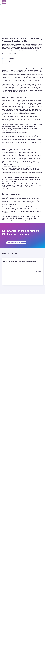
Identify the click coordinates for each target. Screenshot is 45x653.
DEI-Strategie (21, 44)
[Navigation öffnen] (42, 2)
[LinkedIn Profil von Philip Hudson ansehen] (9, 61)
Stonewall (14, 154)
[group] (21, 271)
